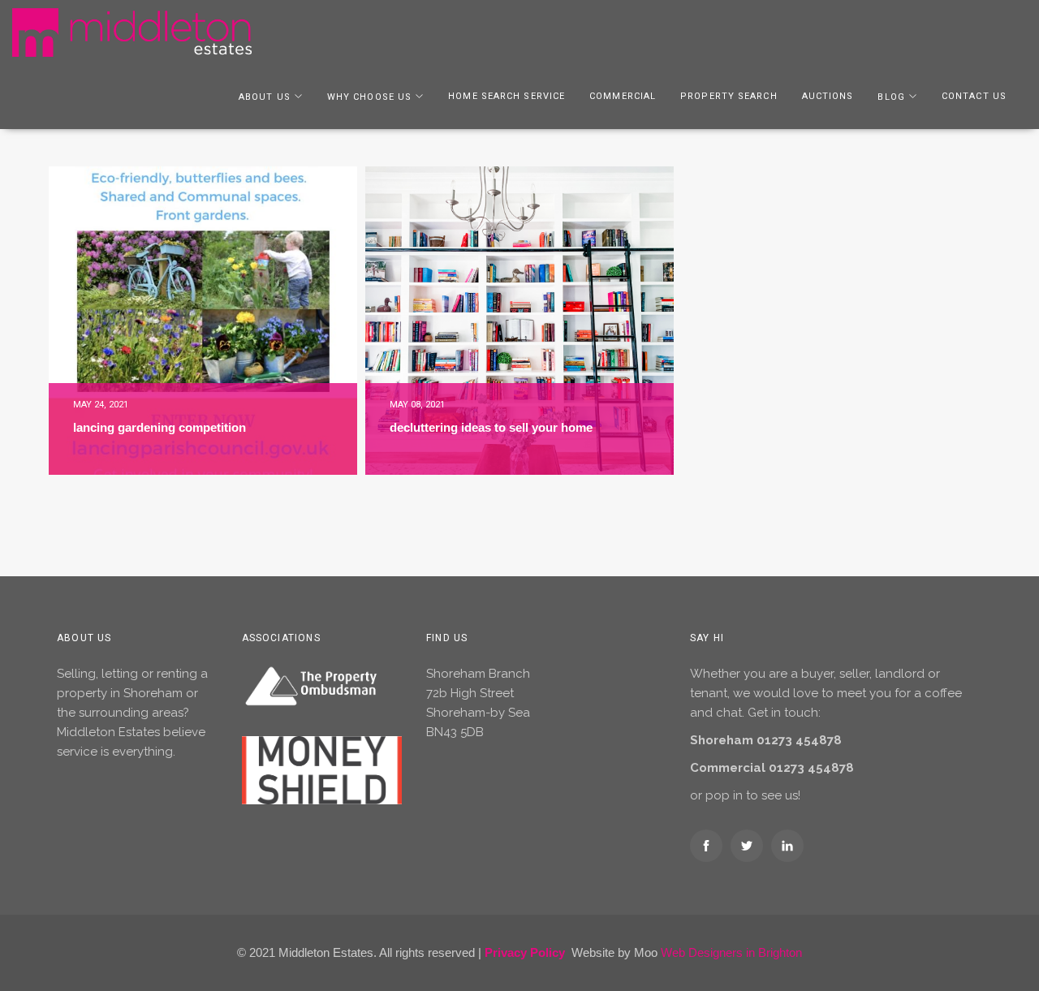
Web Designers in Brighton (731, 952)
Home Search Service (506, 96)
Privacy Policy (525, 952)
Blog (890, 97)
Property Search (729, 96)
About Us (265, 97)
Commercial (622, 96)
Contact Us (974, 96)
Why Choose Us (369, 97)
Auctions (828, 96)
